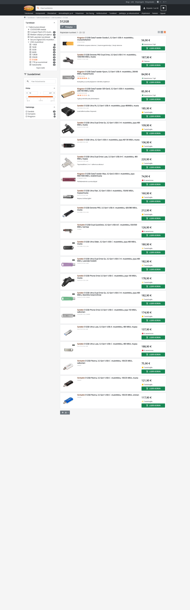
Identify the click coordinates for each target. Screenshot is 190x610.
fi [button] (164, 2)
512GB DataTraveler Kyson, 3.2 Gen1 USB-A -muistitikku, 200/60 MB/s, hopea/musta (107, 72)
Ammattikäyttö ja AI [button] (66, 13)
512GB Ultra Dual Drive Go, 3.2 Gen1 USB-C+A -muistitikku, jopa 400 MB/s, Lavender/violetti (108, 260)
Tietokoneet (29, 13)
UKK (132, 2)
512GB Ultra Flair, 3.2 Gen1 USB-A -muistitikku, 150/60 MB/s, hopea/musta (105, 191)
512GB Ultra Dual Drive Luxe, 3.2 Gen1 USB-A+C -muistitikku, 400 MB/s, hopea (107, 157)
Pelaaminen (79, 13)
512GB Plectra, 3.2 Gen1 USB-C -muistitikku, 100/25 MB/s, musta (107, 378)
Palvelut (155, 13)
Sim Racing (90, 13)
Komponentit (40, 13)
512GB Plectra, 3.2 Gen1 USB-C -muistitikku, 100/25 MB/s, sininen (108, 395)
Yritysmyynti (139, 2)
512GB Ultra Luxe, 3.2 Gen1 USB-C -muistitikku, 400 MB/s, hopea (107, 344)
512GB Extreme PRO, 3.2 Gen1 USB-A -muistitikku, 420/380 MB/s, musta (107, 209)
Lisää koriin (153, 48)
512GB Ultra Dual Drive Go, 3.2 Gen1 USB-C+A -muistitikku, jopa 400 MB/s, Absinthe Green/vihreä (108, 294)
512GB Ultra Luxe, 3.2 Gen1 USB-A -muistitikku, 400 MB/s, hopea (107, 327)
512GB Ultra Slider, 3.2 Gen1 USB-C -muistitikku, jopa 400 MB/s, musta (106, 243)
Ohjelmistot (146, 13)
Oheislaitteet (51, 13)
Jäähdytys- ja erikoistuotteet (129, 13)
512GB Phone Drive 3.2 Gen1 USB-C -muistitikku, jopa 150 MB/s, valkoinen (107, 311)
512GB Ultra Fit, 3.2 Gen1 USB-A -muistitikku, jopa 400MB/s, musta (108, 105)
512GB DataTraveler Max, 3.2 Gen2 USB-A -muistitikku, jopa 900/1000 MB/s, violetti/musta (105, 175)
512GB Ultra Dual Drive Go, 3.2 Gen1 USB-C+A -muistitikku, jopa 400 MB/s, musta (108, 123)
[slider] (27, 97)
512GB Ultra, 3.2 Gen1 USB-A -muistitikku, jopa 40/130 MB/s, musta (108, 140)
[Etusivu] (29, 8)
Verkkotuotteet (101, 13)
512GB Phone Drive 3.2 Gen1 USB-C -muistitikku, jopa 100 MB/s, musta (107, 277)
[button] (159, 2)
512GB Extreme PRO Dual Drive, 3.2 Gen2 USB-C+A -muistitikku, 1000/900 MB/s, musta (106, 55)
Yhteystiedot (149, 2)
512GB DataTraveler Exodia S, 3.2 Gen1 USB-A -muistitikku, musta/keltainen (105, 38)
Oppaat (162, 13)
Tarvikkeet (113, 13)
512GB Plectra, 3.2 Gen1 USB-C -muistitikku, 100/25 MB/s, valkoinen (104, 362)
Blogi (128, 2)
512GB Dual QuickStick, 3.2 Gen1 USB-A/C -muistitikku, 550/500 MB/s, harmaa (107, 226)
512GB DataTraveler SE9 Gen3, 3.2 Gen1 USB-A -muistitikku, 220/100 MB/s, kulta (105, 89)
